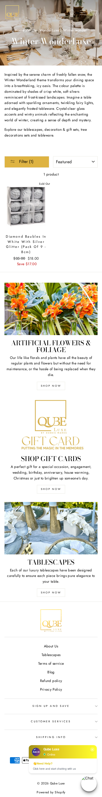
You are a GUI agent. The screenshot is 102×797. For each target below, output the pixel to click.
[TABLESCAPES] (51, 528)
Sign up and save (51, 706)
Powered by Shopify (51, 792)
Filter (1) (25, 162)
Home (19, 30)
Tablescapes (51, 654)
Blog (50, 672)
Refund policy (51, 680)
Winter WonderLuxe (43, 30)
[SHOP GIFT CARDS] (51, 424)
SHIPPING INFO (51, 737)
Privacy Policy (51, 689)
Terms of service (51, 663)
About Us (51, 646)
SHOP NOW (51, 386)
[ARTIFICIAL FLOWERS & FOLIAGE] (51, 309)
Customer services (51, 721)
